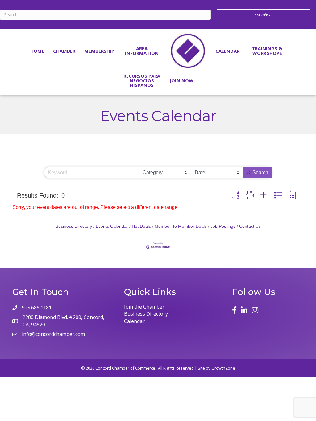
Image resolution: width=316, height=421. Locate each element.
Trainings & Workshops (267, 50)
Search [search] (260, 172)
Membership (99, 51)
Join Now (181, 80)
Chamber (64, 51)
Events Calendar (112, 226)
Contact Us (250, 226)
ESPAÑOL (263, 14)
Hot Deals (141, 226)
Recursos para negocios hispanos (141, 80)
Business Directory (74, 226)
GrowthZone (223, 368)
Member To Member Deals (181, 226)
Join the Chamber (144, 306)
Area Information (142, 50)
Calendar (227, 51)
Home (37, 51)
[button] (236, 195)
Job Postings (222, 226)
